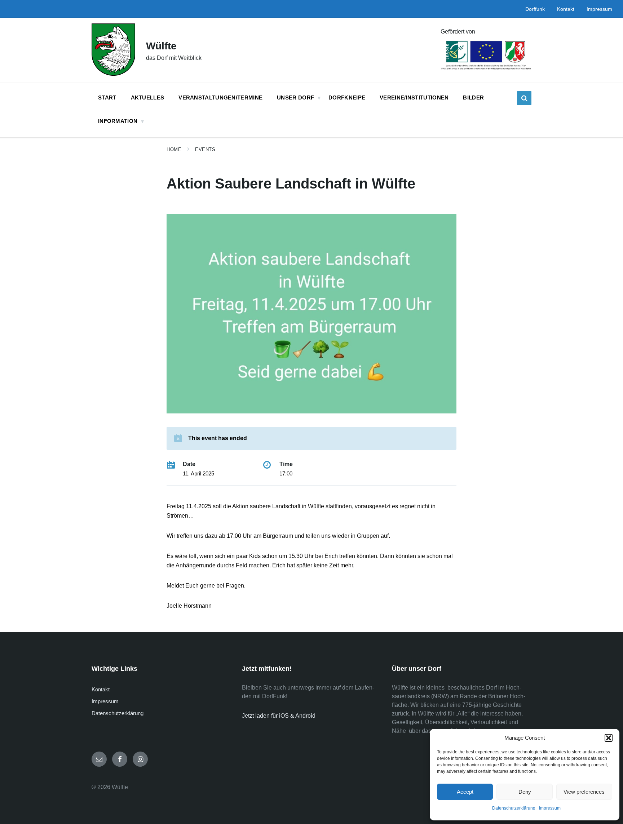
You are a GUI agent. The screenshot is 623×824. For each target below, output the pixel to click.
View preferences (584, 792)
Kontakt (101, 689)
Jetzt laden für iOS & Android (278, 716)
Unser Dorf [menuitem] (295, 97)
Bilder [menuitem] (473, 97)
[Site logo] (113, 74)
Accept (465, 792)
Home (174, 149)
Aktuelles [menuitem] (147, 97)
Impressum (550, 808)
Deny (524, 792)
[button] (608, 737)
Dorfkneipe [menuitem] (346, 97)
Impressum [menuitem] (599, 9)
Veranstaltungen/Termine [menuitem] (220, 97)
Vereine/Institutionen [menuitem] (414, 97)
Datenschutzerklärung (513, 808)
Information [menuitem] (117, 121)
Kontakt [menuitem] (565, 9)
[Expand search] (524, 98)
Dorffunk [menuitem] (535, 9)
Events (205, 149)
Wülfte (161, 46)
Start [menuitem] (107, 97)
